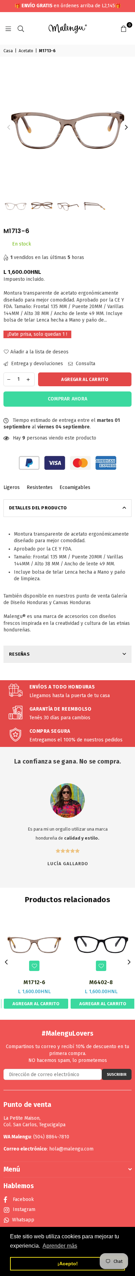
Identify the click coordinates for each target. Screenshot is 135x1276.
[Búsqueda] (21, 28)
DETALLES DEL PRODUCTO (38, 507)
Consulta (84, 364)
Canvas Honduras (72, 602)
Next (126, 127)
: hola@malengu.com (70, 1149)
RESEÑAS (19, 654)
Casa (8, 50)
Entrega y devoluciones (36, 364)
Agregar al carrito (36, 1003)
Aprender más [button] (60, 1246)
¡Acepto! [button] (67, 1263)
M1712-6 (34, 982)
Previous (8, 127)
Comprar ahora (68, 399)
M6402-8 (101, 982)
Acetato (26, 50)
